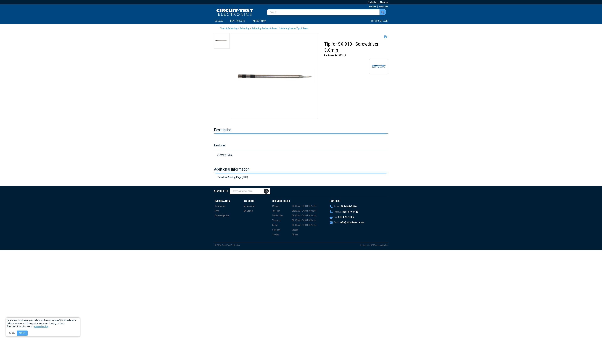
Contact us (373, 2)
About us (384, 2)
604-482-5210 (349, 206)
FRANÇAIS (383, 6)
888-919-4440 (350, 211)
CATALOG (219, 21)
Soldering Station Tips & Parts (293, 28)
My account (249, 206)
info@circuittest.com (352, 222)
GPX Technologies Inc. (379, 245)
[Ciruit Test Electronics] (234, 12)
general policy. (41, 326)
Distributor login (379, 21)
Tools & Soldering (229, 28)
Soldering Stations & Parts (264, 28)
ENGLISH (372, 6)
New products (237, 21)
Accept (22, 333)
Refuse (12, 333)
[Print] (385, 36)
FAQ (217, 211)
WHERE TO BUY (259, 21)
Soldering (244, 28)
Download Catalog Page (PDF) (233, 177)
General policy (222, 215)
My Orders (248, 211)
